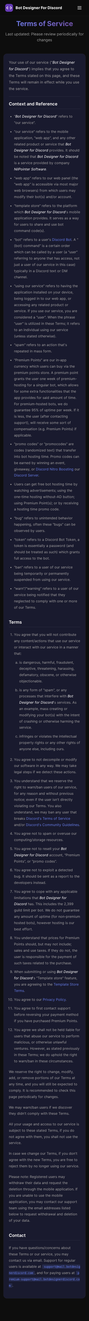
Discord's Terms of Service (48, 818)
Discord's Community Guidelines (52, 825)
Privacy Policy (54, 999)
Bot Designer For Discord (39, 7)
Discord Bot (62, 239)
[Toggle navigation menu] (79, 7)
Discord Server (26, 475)
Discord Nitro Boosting (54, 469)
